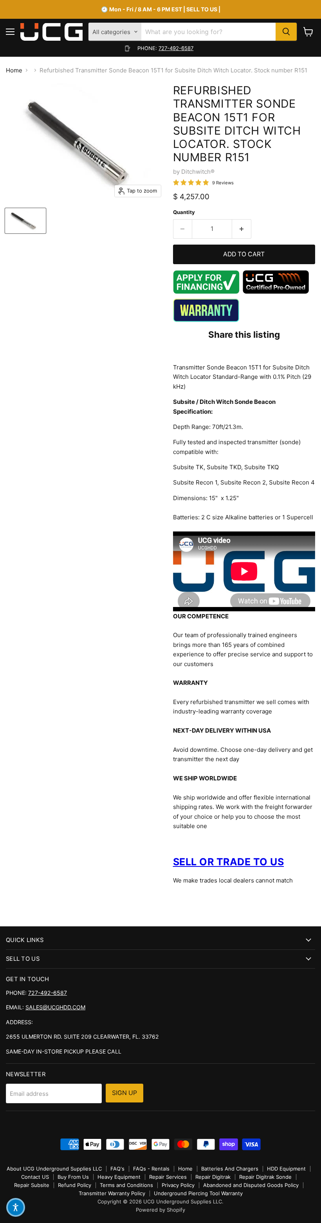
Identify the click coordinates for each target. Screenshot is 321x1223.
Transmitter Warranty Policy (112, 1193)
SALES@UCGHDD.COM (55, 1007)
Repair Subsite (31, 1185)
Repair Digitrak (213, 1177)
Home (14, 70)
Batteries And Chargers (229, 1168)
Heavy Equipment (119, 1177)
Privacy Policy (178, 1185)
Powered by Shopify (160, 1210)
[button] (15, 1207)
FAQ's (117, 1168)
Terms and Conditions (126, 1185)
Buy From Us (73, 1177)
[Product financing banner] (206, 291)
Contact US (35, 1177)
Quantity (184, 212)
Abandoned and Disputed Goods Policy (251, 1185)
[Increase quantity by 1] (241, 229)
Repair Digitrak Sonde (265, 1177)
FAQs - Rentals (151, 1168)
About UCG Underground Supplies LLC (54, 1168)
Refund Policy (74, 1185)
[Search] (286, 32)
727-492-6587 (176, 48)
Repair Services (168, 1177)
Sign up (124, 1093)
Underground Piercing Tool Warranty (198, 1193)
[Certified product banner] (276, 291)
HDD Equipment (286, 1168)
